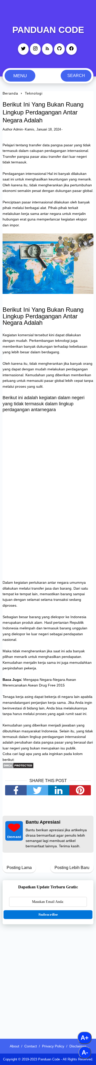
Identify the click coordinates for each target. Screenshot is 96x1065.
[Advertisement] (48, 978)
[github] (59, 49)
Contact (30, 1046)
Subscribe (48, 914)
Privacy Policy (53, 1046)
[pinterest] (80, 790)
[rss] (47, 49)
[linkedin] (59, 790)
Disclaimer (77, 1046)
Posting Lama (19, 867)
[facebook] (71, 49)
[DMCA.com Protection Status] (18, 767)
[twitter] (23, 49)
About (14, 1046)
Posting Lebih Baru (72, 867)
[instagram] (35, 49)
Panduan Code (48, 30)
